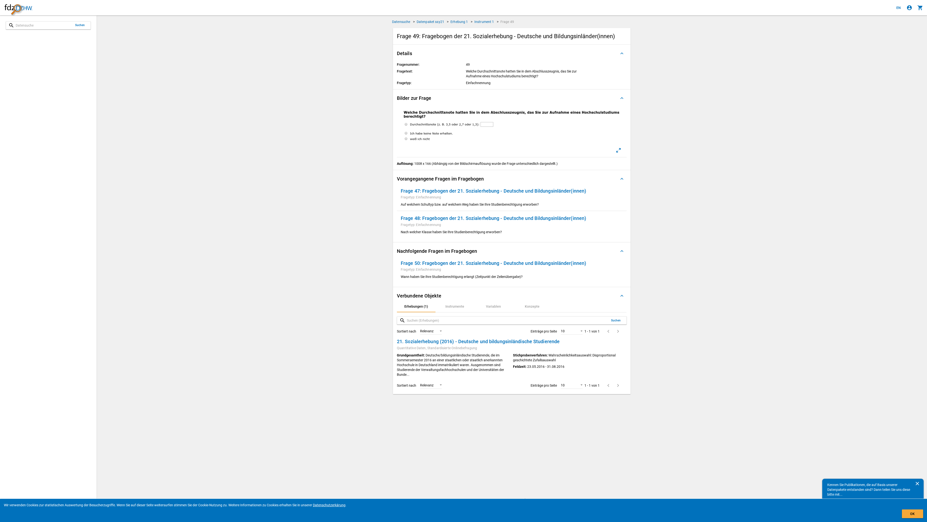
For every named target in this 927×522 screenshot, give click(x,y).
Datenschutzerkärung (329, 505)
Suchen (80, 25)
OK (912, 514)
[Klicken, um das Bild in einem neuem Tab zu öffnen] (618, 150)
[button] (512, 53)
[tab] (416, 306)
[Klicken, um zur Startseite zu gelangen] (18, 8)
